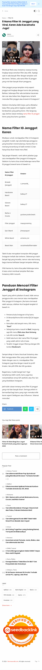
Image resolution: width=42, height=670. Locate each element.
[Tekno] (9, 505)
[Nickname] (10, 495)
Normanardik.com (13, 661)
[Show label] (7, 605)
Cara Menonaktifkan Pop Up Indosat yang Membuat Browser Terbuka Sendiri (22, 474)
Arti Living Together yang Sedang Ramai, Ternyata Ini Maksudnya (22, 530)
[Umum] (9, 527)
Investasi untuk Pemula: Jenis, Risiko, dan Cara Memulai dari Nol (23, 541)
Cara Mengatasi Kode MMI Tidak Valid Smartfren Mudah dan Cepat (21, 520)
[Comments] (7, 479)
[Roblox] (13, 559)
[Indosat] (9, 471)
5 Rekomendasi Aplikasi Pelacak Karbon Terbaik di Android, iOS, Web (22, 487)
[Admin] (9, 34)
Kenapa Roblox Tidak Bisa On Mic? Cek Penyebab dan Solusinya (21, 563)
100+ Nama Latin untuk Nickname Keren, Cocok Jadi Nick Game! (22, 498)
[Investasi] (9, 538)
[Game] (9, 559)
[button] (5, 11)
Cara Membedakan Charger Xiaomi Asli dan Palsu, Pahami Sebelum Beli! (22, 509)
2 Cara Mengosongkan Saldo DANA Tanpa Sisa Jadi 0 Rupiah (23, 552)
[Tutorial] (14, 471)
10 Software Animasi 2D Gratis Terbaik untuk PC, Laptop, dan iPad (21, 573)
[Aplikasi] (9, 484)
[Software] (10, 570)
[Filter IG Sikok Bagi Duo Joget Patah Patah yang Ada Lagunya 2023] (15, 431)
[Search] (39, 11)
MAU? (33, 4)
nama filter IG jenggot (31, 114)
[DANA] (9, 548)
